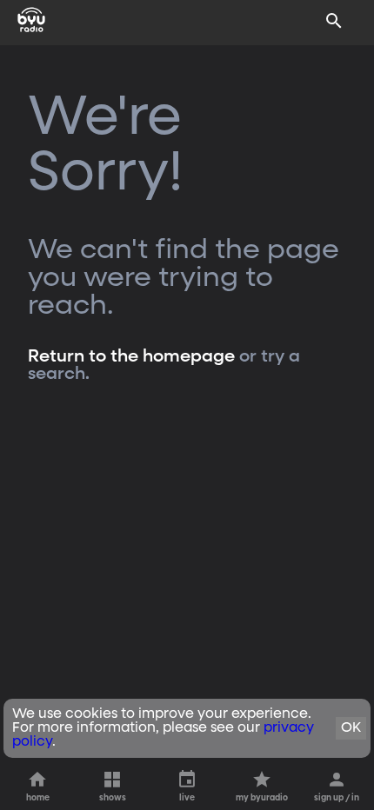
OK (351, 728)
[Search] (334, 21)
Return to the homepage (131, 356)
